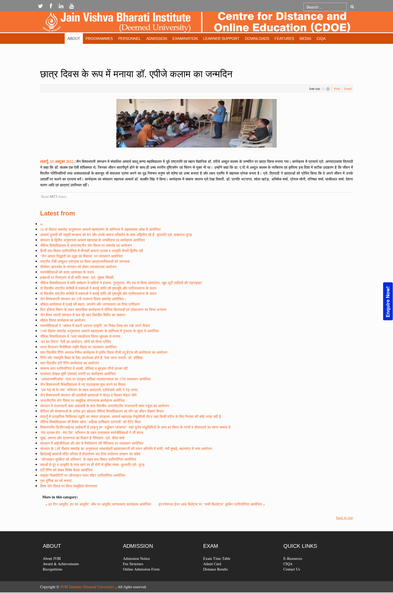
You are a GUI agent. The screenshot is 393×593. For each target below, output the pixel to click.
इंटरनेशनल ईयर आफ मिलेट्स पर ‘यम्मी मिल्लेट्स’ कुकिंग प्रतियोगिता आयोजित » (212, 504)
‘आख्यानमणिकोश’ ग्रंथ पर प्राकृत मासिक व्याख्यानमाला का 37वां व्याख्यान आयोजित (95, 379)
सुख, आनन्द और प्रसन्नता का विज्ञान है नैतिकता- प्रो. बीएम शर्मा (82, 437)
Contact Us (291, 569)
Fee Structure (133, 563)
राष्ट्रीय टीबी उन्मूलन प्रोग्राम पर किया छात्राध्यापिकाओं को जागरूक (85, 261)
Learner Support (221, 38)
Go (352, 7)
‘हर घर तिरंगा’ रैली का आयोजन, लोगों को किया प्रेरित (75, 341)
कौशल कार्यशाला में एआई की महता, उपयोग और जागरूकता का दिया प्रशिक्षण (90, 304)
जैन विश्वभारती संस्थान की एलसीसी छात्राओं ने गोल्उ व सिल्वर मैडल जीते (88, 395)
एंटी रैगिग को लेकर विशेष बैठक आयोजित (66, 469)
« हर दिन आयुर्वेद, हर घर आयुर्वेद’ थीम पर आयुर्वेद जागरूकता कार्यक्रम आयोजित (98, 504)
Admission (156, 38)
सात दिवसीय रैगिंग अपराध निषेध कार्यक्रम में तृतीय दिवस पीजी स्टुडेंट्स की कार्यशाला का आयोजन (103, 352)
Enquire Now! (387, 301)
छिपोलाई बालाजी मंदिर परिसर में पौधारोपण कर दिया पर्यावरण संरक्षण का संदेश (90, 453)
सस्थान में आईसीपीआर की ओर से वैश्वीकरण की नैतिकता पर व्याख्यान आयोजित (91, 443)
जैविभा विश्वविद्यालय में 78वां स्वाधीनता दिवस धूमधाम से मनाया (80, 336)
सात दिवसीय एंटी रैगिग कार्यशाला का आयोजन (69, 362)
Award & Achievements (61, 563)
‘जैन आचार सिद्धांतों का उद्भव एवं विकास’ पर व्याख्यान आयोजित (81, 256)
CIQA (321, 38)
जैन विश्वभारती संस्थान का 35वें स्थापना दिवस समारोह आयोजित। (83, 298)
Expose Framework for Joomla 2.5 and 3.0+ (196, 23)
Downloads (257, 38)
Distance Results (215, 569)
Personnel (129, 38)
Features (284, 38)
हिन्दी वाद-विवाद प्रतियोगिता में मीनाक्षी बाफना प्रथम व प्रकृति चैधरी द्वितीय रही (91, 250)
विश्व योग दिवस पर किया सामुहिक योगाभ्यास (68, 485)
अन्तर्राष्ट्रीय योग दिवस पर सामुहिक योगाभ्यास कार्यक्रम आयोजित (82, 400)
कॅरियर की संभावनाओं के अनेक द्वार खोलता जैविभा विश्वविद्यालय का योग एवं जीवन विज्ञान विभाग (102, 411)
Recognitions (52, 569)
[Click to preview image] (196, 122)
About (73, 38)
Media (305, 38)
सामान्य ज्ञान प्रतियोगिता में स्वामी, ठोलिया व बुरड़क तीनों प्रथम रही (84, 368)
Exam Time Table (216, 558)
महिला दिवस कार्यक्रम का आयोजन (62, 320)
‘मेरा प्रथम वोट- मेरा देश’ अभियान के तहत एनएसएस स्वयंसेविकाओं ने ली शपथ (91, 432)
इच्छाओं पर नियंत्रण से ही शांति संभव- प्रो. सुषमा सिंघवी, (77, 277)
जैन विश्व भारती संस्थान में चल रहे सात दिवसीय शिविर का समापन (82, 314)
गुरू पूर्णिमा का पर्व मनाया (56, 480)
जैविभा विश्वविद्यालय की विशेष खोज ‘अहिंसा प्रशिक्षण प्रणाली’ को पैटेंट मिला (90, 421)
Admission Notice (136, 558)
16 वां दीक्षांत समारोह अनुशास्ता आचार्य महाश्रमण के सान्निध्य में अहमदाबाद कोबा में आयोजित (100, 229)
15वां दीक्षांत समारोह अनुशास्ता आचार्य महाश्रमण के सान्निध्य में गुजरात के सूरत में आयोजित (99, 330)
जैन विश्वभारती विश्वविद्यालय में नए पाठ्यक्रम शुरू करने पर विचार (83, 384)
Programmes (99, 38)
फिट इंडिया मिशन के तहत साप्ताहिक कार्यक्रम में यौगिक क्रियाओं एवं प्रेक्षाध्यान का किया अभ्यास (103, 309)
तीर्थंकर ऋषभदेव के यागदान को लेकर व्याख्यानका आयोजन (78, 266)
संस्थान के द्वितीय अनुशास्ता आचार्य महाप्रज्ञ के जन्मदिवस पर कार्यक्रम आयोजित (92, 239)
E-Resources (292, 558)
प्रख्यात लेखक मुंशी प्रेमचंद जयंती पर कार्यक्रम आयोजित (78, 373)
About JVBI (52, 558)
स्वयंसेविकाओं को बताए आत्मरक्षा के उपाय (67, 272)
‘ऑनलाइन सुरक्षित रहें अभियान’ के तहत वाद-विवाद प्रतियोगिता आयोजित (88, 459)
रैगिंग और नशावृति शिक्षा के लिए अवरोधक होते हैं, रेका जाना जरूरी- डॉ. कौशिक (91, 357)
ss (41, 223)
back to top (344, 517)
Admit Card (212, 563)
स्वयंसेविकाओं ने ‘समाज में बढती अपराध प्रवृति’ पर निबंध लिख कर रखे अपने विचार (95, 325)
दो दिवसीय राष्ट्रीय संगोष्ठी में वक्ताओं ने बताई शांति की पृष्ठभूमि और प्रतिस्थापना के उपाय (98, 288)
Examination (185, 38)
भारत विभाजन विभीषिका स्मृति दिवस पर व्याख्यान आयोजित (78, 346)
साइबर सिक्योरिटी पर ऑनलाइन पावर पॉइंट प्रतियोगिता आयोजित (82, 475)
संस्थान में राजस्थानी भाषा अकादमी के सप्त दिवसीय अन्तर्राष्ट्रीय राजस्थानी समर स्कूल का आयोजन (104, 405)
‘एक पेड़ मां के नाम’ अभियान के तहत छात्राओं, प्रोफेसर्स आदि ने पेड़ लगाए (89, 389)
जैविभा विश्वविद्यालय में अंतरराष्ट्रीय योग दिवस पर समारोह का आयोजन (86, 245)
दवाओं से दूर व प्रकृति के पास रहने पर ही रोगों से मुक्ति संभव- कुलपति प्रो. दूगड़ (92, 464)
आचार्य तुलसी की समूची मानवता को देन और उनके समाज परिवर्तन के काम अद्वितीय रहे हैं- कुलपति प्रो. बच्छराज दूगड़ (116, 234)
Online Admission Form (141, 569)
